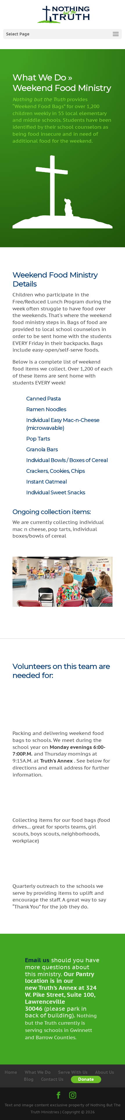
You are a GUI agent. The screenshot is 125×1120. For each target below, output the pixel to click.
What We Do (38, 1072)
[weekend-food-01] (62, 613)
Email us (37, 960)
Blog (28, 1079)
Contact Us (52, 1079)
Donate (86, 1079)
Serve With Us (73, 1072)
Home (11, 1072)
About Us (104, 1072)
